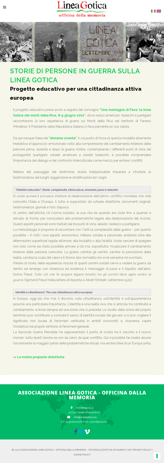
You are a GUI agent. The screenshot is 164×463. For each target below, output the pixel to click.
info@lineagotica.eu (85, 417)
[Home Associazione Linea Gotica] (82, 13)
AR (129, 449)
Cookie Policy (82, 454)
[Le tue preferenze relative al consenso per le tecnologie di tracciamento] (157, 456)
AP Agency (119, 449)
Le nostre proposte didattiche (40, 357)
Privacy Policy (142, 449)
